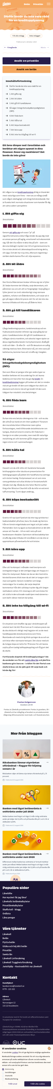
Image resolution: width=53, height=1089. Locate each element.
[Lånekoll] (7, 4)
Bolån (27, 3)
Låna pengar (9, 917)
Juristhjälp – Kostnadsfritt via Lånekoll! (22, 966)
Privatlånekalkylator (13, 905)
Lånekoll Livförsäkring (14, 958)
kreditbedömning (11, 382)
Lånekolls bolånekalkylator (16, 901)
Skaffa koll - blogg (12, 909)
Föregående (12, 47)
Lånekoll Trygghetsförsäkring (17, 962)
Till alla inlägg (18, 36)
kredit (37, 378)
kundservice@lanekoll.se (13, 986)
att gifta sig (14, 232)
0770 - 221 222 (9, 989)
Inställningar (10, 1072)
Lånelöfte (7, 893)
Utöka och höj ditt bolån (15, 946)
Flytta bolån (9, 942)
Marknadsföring (11, 1079)
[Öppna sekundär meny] (48, 4)
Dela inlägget (34, 36)
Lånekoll (7, 934)
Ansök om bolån (26, 69)
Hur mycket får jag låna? (15, 897)
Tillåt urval (12, 1084)
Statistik (8, 1075)
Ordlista (7, 913)
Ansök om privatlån (26, 60)
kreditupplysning (25, 192)
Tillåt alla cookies (37, 1084)
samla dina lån (31, 660)
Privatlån (38, 3)
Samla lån (7, 954)
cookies (15, 1052)
